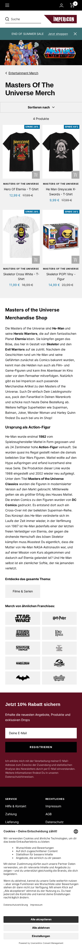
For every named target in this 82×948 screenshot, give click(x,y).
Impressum (53, 806)
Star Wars (26, 457)
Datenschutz (54, 822)
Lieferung (12, 822)
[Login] (61, 5)
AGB (48, 814)
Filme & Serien (23, 591)
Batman (10, 412)
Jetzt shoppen (58, 34)
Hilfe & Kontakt (15, 806)
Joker (22, 412)
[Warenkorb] (72, 5)
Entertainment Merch (23, 73)
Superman (59, 407)
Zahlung (11, 814)
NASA (38, 547)
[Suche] (35, 19)
